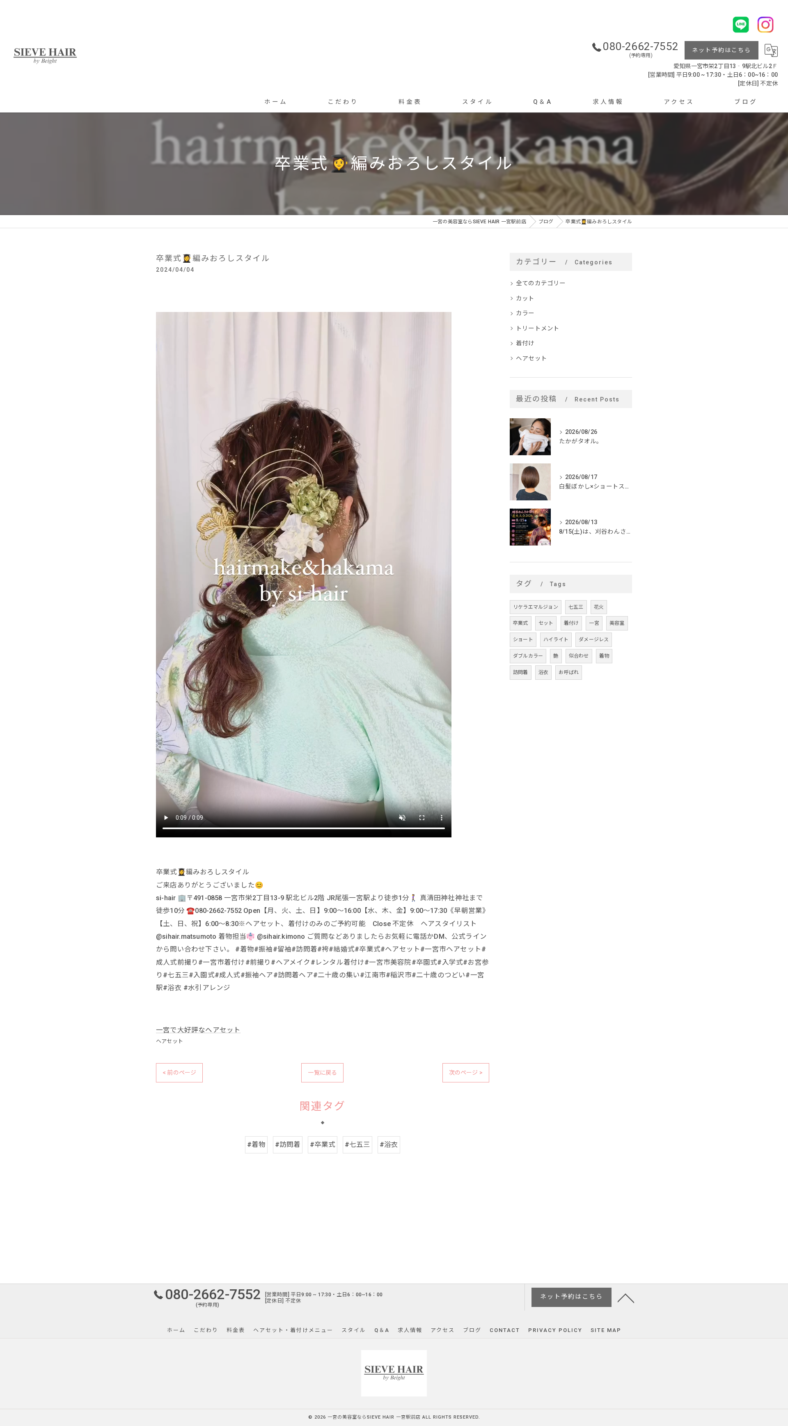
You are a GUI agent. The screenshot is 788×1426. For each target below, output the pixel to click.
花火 (599, 607)
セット (546, 623)
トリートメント (537, 328)
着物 (604, 656)
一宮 (594, 623)
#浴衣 (389, 1145)
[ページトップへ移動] (626, 1297)
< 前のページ (179, 1072)
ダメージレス (594, 639)
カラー (525, 313)
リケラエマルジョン (535, 607)
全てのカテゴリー (541, 283)
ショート (523, 639)
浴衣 (543, 672)
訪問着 (520, 672)
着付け (525, 343)
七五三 (576, 607)
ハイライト (555, 639)
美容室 (617, 623)
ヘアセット (169, 1041)
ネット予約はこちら (721, 50)
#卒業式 (323, 1145)
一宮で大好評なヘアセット (198, 1030)
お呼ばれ (569, 672)
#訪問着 (288, 1145)
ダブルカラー (528, 656)
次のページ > (466, 1072)
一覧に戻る (322, 1072)
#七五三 (358, 1145)
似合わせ (579, 656)
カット (525, 298)
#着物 (256, 1145)
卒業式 (520, 623)
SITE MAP (606, 1330)
